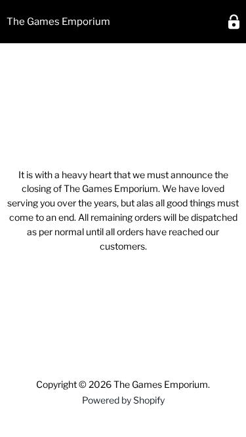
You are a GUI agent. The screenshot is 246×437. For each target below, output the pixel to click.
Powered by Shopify (123, 400)
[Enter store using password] (234, 22)
